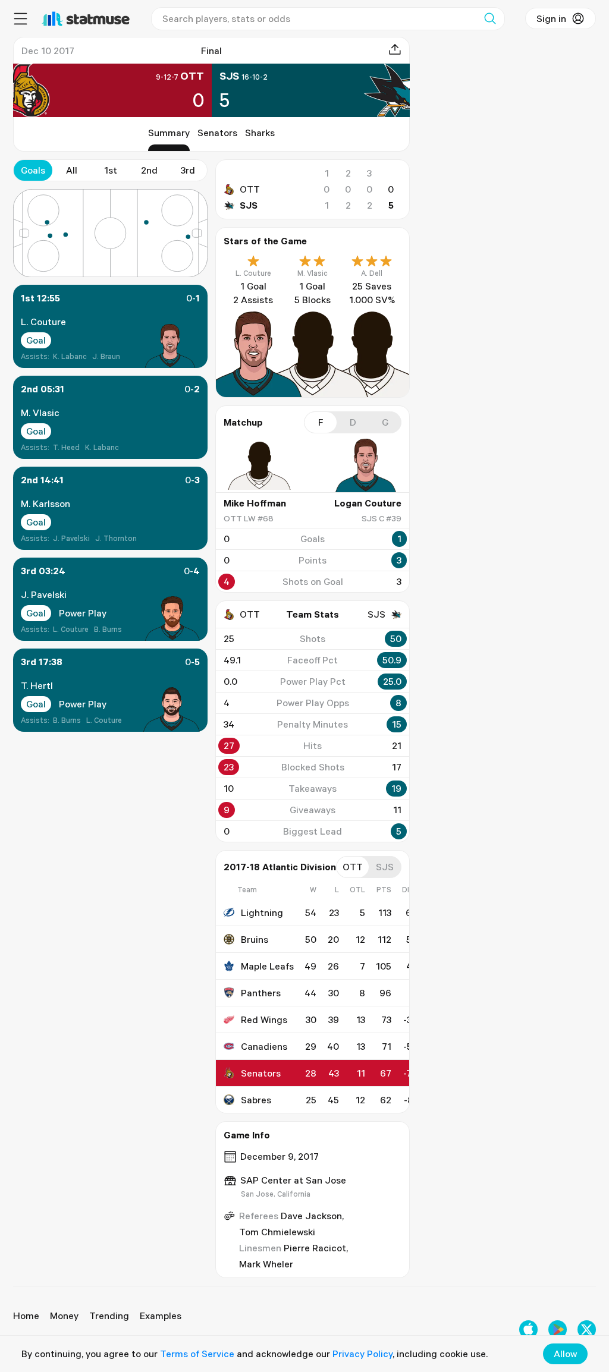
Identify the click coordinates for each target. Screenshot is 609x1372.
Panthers (261, 992)
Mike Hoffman (255, 502)
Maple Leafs (267, 966)
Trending (109, 1315)
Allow (565, 1353)
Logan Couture (367, 502)
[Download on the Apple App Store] (528, 1329)
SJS (249, 205)
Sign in (551, 18)
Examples (160, 1315)
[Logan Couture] (365, 465)
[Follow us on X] (586, 1329)
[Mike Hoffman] (259, 465)
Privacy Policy (362, 1353)
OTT (250, 189)
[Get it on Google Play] (557, 1329)
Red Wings (264, 1019)
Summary (169, 132)
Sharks (260, 132)
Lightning (262, 912)
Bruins (254, 939)
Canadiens (264, 1046)
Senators (217, 132)
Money (64, 1315)
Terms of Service (197, 1353)
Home (26, 1315)
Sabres (256, 1099)
